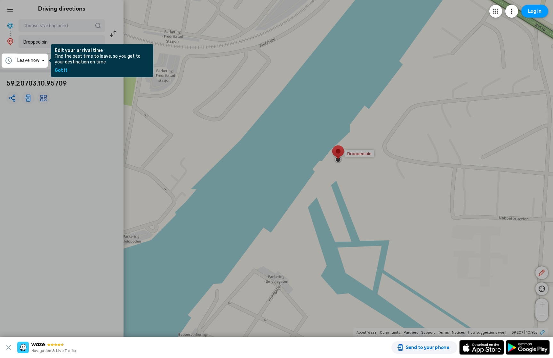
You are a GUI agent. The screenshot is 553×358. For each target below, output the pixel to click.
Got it (61, 70)
